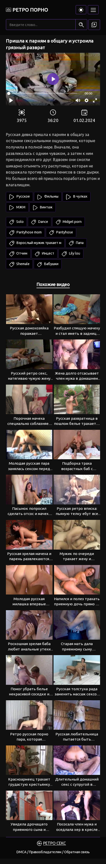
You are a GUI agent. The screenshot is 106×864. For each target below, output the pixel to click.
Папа (79, 243)
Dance (42, 222)
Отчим (21, 253)
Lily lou (74, 253)
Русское (23, 196)
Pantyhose (64, 232)
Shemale (23, 264)
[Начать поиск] (81, 24)
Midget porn (72, 222)
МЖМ (20, 207)
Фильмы (50, 196)
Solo (20, 222)
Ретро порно (30, 10)
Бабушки (50, 264)
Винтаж (46, 207)
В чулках (79, 196)
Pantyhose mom (29, 232)
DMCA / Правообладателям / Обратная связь (53, 852)
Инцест (47, 253)
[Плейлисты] (94, 24)
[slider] (42, 93)
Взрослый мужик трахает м (38, 243)
